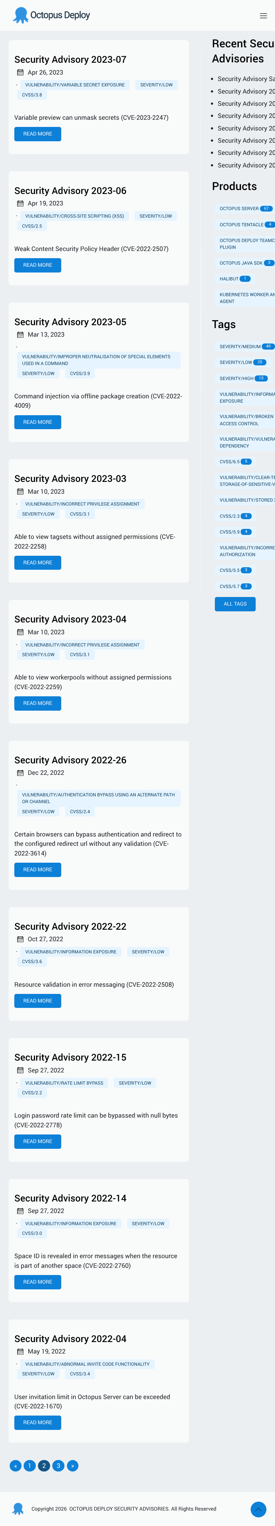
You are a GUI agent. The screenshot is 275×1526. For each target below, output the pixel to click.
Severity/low (156, 84)
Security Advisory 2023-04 (70, 619)
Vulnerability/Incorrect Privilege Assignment (82, 504)
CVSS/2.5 (32, 226)
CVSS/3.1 (80, 514)
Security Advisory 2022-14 (70, 1198)
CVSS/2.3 (233, 516)
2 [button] (44, 1465)
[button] (15, 1466)
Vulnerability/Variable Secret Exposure (75, 84)
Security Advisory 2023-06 (70, 190)
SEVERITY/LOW (241, 362)
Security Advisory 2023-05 (70, 322)
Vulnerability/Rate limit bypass (64, 1083)
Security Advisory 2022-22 (70, 926)
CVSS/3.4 (80, 1373)
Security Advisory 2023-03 (70, 478)
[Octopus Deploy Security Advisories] (129, 15)
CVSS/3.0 (32, 1233)
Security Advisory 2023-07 (70, 59)
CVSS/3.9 (80, 373)
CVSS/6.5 (233, 461)
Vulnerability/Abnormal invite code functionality (87, 1364)
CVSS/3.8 (32, 94)
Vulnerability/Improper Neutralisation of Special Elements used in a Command (96, 359)
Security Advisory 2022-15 (70, 1057)
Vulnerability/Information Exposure (70, 951)
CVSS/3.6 (32, 961)
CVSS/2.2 (32, 1092)
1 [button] (30, 1465)
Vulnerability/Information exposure (70, 1223)
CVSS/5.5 (233, 570)
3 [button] (58, 1465)
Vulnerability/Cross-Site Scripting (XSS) (74, 216)
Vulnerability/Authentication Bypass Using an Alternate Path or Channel (98, 798)
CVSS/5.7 (233, 586)
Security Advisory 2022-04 (70, 1338)
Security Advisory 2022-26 (70, 760)
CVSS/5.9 (233, 532)
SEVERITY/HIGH (242, 378)
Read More (37, 134)
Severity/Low (38, 1373)
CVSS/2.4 (80, 811)
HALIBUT (233, 278)
